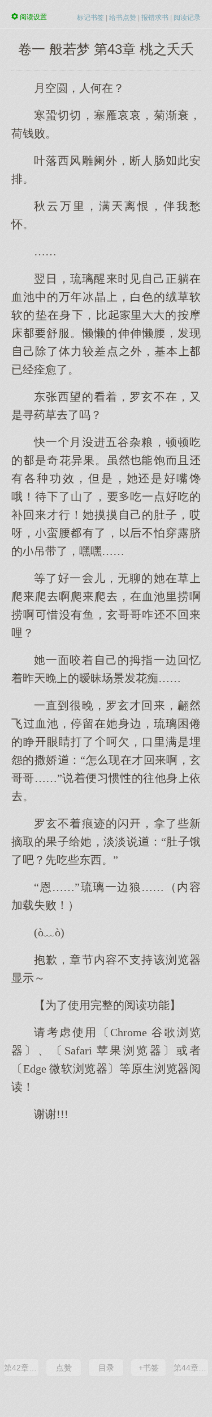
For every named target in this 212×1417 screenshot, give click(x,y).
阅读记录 (187, 18)
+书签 (149, 1367)
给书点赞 (122, 18)
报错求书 (154, 18)
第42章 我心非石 (21, 1367)
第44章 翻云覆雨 (191, 1367)
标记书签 (90, 18)
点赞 (64, 1367)
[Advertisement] (106, 1239)
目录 (106, 1367)
